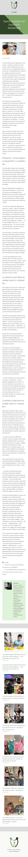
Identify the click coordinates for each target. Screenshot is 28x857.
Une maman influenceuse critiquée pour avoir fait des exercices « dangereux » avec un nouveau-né (13, 727)
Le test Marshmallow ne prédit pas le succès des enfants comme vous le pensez (14, 572)
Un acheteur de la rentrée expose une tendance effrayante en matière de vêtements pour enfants (12, 759)
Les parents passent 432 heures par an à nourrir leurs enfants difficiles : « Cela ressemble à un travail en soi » (14, 656)
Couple (6, 562)
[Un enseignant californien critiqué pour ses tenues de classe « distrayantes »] (14, 785)
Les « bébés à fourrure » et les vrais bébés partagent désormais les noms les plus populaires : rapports (14, 819)
